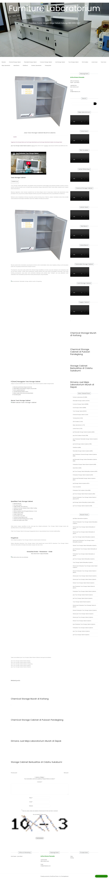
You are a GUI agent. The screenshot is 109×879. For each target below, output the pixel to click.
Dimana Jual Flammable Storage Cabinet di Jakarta (84, 478)
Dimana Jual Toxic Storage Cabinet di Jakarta (83, 617)
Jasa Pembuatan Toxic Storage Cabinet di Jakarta (84, 624)
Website (31, 805)
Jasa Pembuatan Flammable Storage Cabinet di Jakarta (85, 439)
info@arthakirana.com (75, 91)
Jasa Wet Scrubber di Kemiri (79, 435)
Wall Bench (25, 65)
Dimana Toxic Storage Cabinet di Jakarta (82, 620)
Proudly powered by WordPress (48, 876)
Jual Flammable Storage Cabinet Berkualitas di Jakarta (85, 459)
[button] (101, 876)
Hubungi (33, 145)
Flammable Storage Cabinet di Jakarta (81, 451)
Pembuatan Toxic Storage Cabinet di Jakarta (83, 627)
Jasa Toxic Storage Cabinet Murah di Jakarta (45, 142)
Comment (39, 781)
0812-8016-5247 (74, 87)
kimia (47, 185)
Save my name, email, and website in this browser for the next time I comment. (40, 810)
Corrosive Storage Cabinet (46, 62)
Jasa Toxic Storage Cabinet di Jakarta (81, 631)
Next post (66, 772)
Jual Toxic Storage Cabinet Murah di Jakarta (82, 493)
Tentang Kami (48, 65)
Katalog (72, 857)
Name (31, 797)
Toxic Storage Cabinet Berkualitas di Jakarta (83, 562)
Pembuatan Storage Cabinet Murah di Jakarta (83, 464)
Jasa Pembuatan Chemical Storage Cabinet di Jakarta (85, 454)
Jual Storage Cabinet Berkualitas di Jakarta (82, 502)
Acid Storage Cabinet (60, 62)
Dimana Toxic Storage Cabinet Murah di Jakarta (83, 582)
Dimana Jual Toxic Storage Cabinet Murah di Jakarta (84, 579)
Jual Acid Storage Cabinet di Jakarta (81, 444)
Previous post (14, 772)
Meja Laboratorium (6, 65)
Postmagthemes (65, 876)
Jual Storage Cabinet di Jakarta (80, 483)
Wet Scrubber (85, 62)
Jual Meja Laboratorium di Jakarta (80, 518)
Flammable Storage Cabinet (30, 62)
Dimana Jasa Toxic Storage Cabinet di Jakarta (83, 613)
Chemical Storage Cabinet (15, 62)
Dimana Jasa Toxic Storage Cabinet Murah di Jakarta (84, 575)
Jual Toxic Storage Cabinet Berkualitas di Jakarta (83, 471)
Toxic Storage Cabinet (73, 62)
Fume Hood (103, 62)
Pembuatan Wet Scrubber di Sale (80, 490)
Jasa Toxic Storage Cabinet (19, 142)
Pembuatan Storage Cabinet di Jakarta (81, 474)
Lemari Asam (94, 62)
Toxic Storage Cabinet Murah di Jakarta (82, 601)
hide (17, 181)
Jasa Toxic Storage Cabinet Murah (30, 142)
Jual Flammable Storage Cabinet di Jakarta (82, 432)
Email (30, 801)
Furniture (46, 145)
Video (71, 856)
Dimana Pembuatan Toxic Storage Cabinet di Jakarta (85, 610)
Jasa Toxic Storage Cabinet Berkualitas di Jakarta (84, 537)
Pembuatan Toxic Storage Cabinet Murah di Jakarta (84, 591)
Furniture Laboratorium (54, 8)
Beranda (4, 62)
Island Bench (16, 65)
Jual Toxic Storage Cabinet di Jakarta (81, 505)
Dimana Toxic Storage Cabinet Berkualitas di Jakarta (84, 545)
